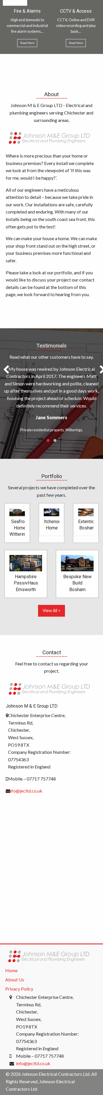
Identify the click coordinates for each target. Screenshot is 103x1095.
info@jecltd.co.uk (25, 790)
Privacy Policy (19, 988)
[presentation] (6, 369)
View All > (52, 610)
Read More (27, 42)
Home (11, 970)
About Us (14, 979)
